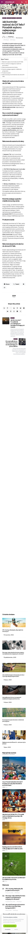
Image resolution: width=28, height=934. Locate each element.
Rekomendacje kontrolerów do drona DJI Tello (13, 75)
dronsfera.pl (9, 2)
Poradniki (19, 18)
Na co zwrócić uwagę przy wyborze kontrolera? (11, 64)
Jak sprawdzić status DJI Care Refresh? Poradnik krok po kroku (13, 878)
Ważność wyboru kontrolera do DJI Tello (12, 61)
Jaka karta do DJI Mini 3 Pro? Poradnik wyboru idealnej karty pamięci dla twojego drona (13, 816)
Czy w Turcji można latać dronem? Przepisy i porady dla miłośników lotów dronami (12, 783)
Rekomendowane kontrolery (10, 67)
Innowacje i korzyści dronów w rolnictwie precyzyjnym (13, 720)
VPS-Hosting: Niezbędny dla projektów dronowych (12, 630)
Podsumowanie (6, 72)
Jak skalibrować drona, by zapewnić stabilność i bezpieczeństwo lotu (11, 698)
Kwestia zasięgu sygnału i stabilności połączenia (12, 70)
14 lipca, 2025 (8, 679)
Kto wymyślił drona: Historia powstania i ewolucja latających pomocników (12, 343)
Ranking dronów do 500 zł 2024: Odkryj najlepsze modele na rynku (12, 847)
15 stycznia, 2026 (9, 635)
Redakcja (11, 36)
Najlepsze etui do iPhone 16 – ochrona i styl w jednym (14, 742)
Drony (4, 18)
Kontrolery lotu (11, 18)
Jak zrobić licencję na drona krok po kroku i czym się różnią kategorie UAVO (13, 675)
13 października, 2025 (10, 657)
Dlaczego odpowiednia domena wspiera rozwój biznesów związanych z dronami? (13, 653)
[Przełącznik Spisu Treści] (24, 59)
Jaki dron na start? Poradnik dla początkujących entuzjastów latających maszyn (17, 323)
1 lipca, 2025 (7, 747)
